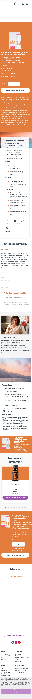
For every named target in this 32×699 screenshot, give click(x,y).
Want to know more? (16, 695)
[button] (5, 507)
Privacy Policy (16, 697)
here (2, 685)
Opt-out (16, 692)
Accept (16, 690)
